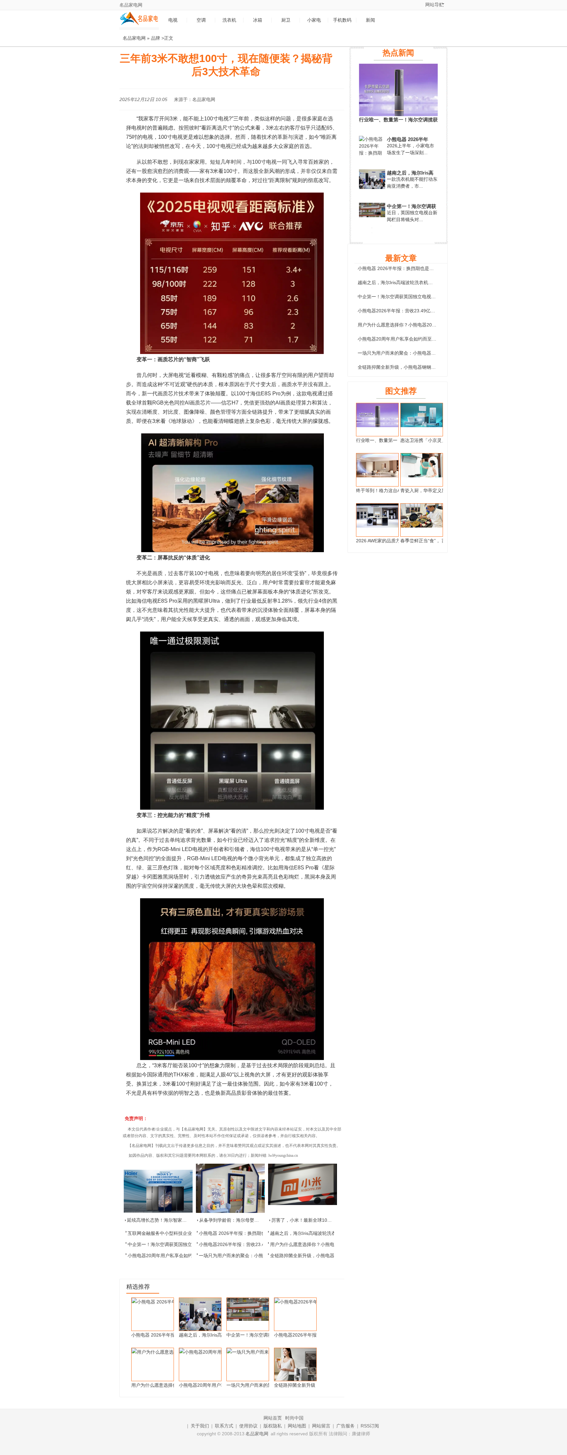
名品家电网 (130, 5)
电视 (173, 20)
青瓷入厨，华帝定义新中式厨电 (432, 490)
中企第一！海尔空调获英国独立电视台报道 (171, 1244)
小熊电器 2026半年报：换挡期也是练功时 (241, 1233)
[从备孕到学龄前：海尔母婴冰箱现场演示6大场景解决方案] (230, 1188)
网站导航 (434, 4)
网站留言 (321, 1425)
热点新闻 (398, 52)
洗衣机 (229, 20)
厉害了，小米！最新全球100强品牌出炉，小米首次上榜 (328, 1220)
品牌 (155, 38)
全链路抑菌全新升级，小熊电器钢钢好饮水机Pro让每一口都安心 (423, 367)
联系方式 (224, 1425)
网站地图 (297, 1425)
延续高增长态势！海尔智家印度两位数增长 (170, 1220)
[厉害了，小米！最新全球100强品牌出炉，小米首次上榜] (302, 1188)
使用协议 (248, 1425)
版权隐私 (272, 1425)
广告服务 (345, 1425)
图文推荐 (401, 390)
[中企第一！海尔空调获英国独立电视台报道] (372, 215)
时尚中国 (294, 1418)
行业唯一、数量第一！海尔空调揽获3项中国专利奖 (398, 120)
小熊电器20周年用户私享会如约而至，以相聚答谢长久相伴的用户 (425, 339)
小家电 (314, 20)
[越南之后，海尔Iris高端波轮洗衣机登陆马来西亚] (372, 188)
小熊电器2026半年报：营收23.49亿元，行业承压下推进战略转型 (424, 310)
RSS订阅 (370, 1425)
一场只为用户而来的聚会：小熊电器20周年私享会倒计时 (256, 1255)
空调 (201, 20)
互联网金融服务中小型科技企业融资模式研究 (174, 1233)
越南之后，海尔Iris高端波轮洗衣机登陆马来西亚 (319, 1233)
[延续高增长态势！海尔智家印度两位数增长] (158, 1188)
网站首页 (272, 1418)
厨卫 (285, 20)
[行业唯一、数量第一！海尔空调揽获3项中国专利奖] (398, 114)
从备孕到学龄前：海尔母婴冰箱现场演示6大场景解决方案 (258, 1220)
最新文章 (401, 258)
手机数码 (342, 20)
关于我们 (200, 1425)
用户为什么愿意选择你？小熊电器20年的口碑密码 (321, 1244)
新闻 (370, 20)
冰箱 (257, 20)
